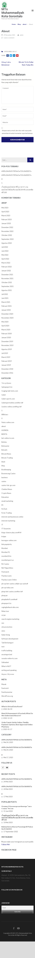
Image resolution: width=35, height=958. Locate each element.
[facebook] (2, 767)
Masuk (3, 684)
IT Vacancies (6, 529)
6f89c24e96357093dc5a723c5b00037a (16, 171)
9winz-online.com (7, 422)
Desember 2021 (7, 275)
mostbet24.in (6, 556)
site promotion (6, 627)
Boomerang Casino (8, 473)
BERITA (4, 434)
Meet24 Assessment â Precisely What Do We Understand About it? (17, 714)
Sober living (5, 635)
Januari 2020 (6, 337)
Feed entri (5, 688)
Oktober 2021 (6, 282)
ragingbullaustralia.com (10, 607)
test (2, 647)
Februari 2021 (6, 306)
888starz (4, 414)
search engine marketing (10, 619)
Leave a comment (9, 38)
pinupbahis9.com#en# (9, 599)
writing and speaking (9, 670)
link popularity (6, 544)
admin (21, 35)
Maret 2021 (5, 302)
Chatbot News (6, 489)
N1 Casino (5, 564)
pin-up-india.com (7, 588)
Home (14, 24)
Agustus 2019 (6, 349)
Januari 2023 (6, 223)
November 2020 (7, 318)
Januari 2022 (6, 271)
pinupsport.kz (6, 603)
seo (2, 623)
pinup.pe (4, 595)
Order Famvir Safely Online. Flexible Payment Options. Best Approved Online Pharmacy (17, 724)
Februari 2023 (6, 219)
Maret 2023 (5, 215)
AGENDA (4, 430)
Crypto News (6, 493)
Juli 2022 (4, 247)
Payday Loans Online (9, 580)
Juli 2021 (4, 294)
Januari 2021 (6, 310)
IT (2, 525)
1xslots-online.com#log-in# (11, 407)
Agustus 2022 (6, 243)
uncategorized (6, 654)
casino (3, 481)
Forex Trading (6, 513)
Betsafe (4, 450)
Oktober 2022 (6, 235)
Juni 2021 (4, 298)
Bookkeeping (6, 470)
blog (3, 466)
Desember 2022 (7, 227)
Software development (9, 639)
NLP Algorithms (7, 568)
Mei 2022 (4, 255)
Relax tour (5, 611)
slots (3, 631)
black (3, 462)
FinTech (4, 509)
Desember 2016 (7, 373)
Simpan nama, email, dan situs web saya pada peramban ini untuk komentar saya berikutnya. (17, 132)
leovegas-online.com (9, 540)
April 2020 (5, 326)
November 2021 (7, 278)
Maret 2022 (5, 263)
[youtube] (7, 767)
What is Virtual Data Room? (12, 706)
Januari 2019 (6, 365)
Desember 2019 (7, 341)
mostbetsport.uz (7, 560)
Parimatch (5, 572)
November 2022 (7, 231)
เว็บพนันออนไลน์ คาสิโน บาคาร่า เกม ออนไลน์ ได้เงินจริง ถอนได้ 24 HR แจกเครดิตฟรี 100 (17, 189)
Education (5, 497)
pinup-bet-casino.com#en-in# (12, 591)
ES (2, 505)
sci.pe (3, 615)
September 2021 (7, 286)
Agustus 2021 (6, 290)
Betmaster (5, 446)
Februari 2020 (6, 334)
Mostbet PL (5, 552)
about (25, 24)
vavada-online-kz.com (9, 658)
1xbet (3, 395)
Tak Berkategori (7, 643)
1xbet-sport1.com (8, 399)
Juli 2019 (4, 353)
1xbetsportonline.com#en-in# (12, 403)
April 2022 (5, 259)
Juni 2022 (4, 251)
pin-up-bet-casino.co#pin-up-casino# (14, 584)
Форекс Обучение (7, 674)
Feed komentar (6, 692)
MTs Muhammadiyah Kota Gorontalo (12, 12)
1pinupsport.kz (6, 387)
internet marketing (8, 521)
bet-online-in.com (7, 438)
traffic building (6, 650)
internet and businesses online (12, 517)
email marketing (7, 501)
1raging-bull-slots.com (9, 391)
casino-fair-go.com (8, 485)
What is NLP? (6, 666)
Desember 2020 (7, 314)
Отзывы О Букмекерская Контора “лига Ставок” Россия (16, 807)
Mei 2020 (4, 322)
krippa (3, 536)
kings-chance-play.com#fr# (11, 532)
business (4, 477)
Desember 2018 (7, 369)
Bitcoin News (6, 454)
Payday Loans (6, 576)
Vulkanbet (5, 662)
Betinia (4, 442)
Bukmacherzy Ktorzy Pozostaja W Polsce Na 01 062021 (17, 828)
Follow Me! (5, 844)
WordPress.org (7, 696)
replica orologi (28, 951)
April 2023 (5, 212)
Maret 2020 (5, 330)
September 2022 (7, 239)
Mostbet (4, 548)
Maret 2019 (5, 357)
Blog (19, 24)
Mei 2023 (4, 208)
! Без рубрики (6, 383)
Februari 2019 (6, 361)
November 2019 (7, 345)
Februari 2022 (6, 267)
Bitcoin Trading (7, 458)
